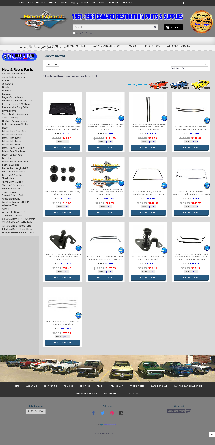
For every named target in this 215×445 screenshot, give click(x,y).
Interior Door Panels (12, 134)
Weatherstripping (11, 198)
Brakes (5, 80)
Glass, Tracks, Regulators (15, 114)
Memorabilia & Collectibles (15, 161)
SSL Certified (36, 411)
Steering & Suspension (13, 185)
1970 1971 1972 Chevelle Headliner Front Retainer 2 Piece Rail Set (106, 257)
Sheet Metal (8, 178)
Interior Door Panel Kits (14, 131)
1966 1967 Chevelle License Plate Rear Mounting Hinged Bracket (63, 127)
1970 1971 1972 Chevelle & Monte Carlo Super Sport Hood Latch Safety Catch (62, 256)
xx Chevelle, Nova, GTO (13, 212)
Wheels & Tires (9, 205)
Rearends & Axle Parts (13, 175)
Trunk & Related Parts (13, 195)
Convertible (7, 83)
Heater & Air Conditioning (14, 121)
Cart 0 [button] (175, 27)
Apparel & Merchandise (13, 73)
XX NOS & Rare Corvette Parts (17, 222)
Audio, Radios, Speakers (14, 77)
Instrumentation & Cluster (15, 124)
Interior (5, 127)
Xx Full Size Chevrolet (12, 215)
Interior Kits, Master (12, 141)
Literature (7, 158)
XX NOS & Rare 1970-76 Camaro (18, 219)
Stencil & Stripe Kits (12, 188)
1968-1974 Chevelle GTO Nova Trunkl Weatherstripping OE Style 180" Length (105, 191)
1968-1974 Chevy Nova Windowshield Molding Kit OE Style (191, 192)
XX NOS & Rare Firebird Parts (16, 225)
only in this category (84, 33)
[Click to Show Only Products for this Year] (158, 84)
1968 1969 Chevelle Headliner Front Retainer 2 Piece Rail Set (191, 127)
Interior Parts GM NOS (13, 148)
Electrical (6, 90)
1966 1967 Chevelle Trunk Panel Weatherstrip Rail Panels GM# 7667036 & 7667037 (148, 126)
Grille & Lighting (10, 117)
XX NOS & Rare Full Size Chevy (17, 229)
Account (188, 3)
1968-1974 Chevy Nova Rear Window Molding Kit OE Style (148, 192)
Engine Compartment (13, 97)
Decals (5, 87)
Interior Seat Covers (12, 154)
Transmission (9, 192)
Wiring (5, 208)
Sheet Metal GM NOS (13, 181)
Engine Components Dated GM (17, 100)
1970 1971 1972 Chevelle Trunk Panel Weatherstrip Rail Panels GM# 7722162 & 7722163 (191, 256)
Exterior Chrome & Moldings (16, 104)
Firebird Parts (9, 110)
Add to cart (63, 148)
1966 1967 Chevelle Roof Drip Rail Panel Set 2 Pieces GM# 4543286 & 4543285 (105, 126)
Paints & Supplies (10, 164)
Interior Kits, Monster (13, 144)
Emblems (7, 94)
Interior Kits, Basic (11, 137)
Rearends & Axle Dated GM (15, 171)
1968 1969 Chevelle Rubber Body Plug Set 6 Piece (62, 192)
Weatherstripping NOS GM (15, 202)
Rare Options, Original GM (15, 168)
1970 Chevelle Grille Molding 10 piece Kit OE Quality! (62, 322)
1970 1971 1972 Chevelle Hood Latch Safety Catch (148, 257)
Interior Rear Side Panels (14, 151)
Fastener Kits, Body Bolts (15, 107)
